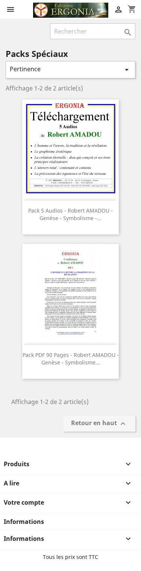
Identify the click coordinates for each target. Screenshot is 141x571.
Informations (24, 521)
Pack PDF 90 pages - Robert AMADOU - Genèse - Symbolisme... (71, 358)
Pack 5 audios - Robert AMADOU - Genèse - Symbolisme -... (70, 214)
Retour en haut (99, 424)
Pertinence (70, 69)
